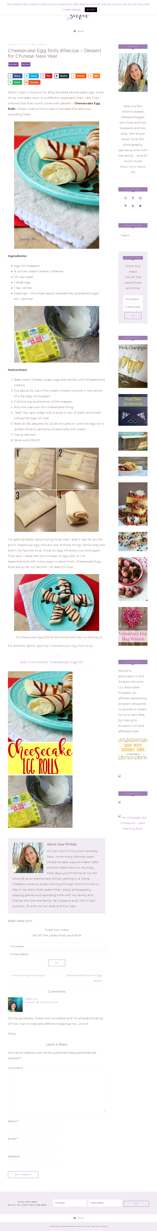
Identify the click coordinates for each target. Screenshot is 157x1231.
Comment (15, 1068)
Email (13, 1139)
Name (13, 1121)
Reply (12, 1033)
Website (14, 1156)
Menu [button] (81, 31)
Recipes (26, 64)
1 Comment (40, 44)
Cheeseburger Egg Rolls (67, 646)
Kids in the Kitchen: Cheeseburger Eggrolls (51, 662)
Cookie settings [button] (71, 9)
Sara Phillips (68, 851)
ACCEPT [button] (91, 9)
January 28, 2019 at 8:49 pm (41, 1002)
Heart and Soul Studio (96, 1226)
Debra (29, 999)
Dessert (13, 64)
